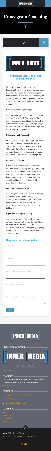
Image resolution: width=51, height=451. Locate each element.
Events (8, 436)
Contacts (6, 421)
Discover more (8, 385)
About (5, 412)
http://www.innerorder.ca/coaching (18, 395)
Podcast (18, 436)
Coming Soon (7, 370)
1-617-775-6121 (10, 399)
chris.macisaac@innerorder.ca (16, 403)
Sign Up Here (7, 415)
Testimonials (7, 418)
